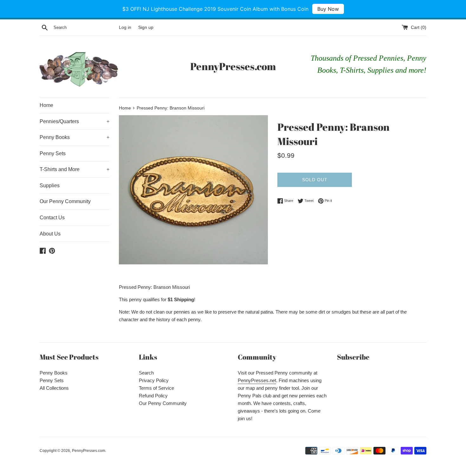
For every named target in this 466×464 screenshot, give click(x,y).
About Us (50, 233)
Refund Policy (153, 395)
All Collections (54, 388)
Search (146, 372)
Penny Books (74, 137)
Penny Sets (53, 153)
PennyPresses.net (257, 380)
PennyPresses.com (233, 66)
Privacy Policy (154, 380)
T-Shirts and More (74, 169)
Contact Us (52, 217)
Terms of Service (156, 388)
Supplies (50, 185)
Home (46, 105)
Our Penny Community (65, 201)
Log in (125, 27)
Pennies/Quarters (74, 121)
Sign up (145, 27)
